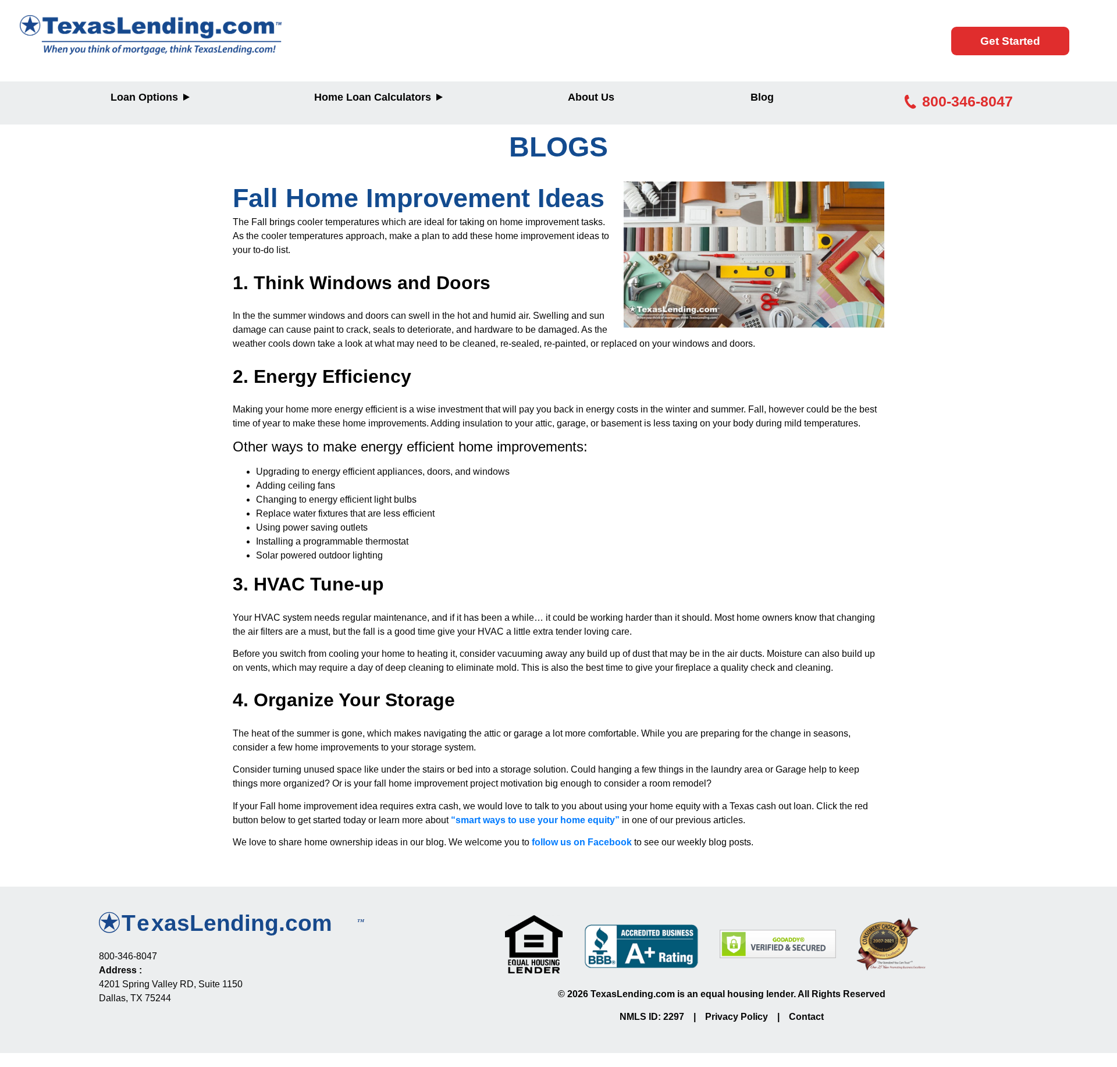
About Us (591, 97)
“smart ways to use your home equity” (534, 820)
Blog (762, 97)
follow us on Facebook (582, 842)
